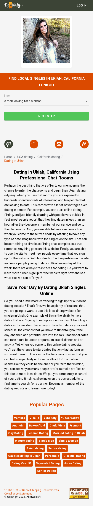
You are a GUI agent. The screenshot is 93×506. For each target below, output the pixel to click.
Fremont (75, 425)
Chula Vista (57, 425)
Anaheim (18, 425)
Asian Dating (73, 463)
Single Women (68, 440)
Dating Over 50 (21, 463)
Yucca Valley (70, 418)
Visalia (34, 418)
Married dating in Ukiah (69, 433)
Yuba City (50, 418)
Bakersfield (37, 425)
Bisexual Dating (74, 455)
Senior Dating (46, 470)
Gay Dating (15, 433)
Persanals (52, 455)
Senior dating (57, 448)
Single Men (46, 440)
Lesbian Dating (38, 433)
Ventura (19, 418)
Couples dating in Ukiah (24, 455)
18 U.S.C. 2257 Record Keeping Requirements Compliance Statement (31, 492)
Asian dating (35, 448)
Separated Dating (48, 463)
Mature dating (24, 440)
